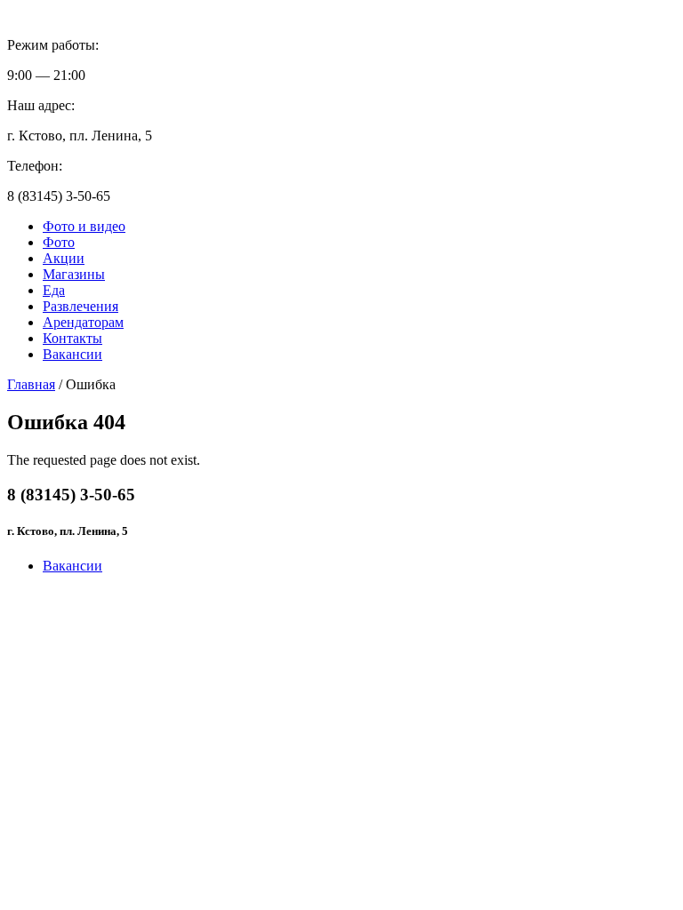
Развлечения (80, 306)
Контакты (72, 338)
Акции (63, 258)
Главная (31, 384)
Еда (54, 290)
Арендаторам (83, 322)
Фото (59, 242)
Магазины (74, 274)
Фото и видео (84, 226)
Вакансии (72, 354)
